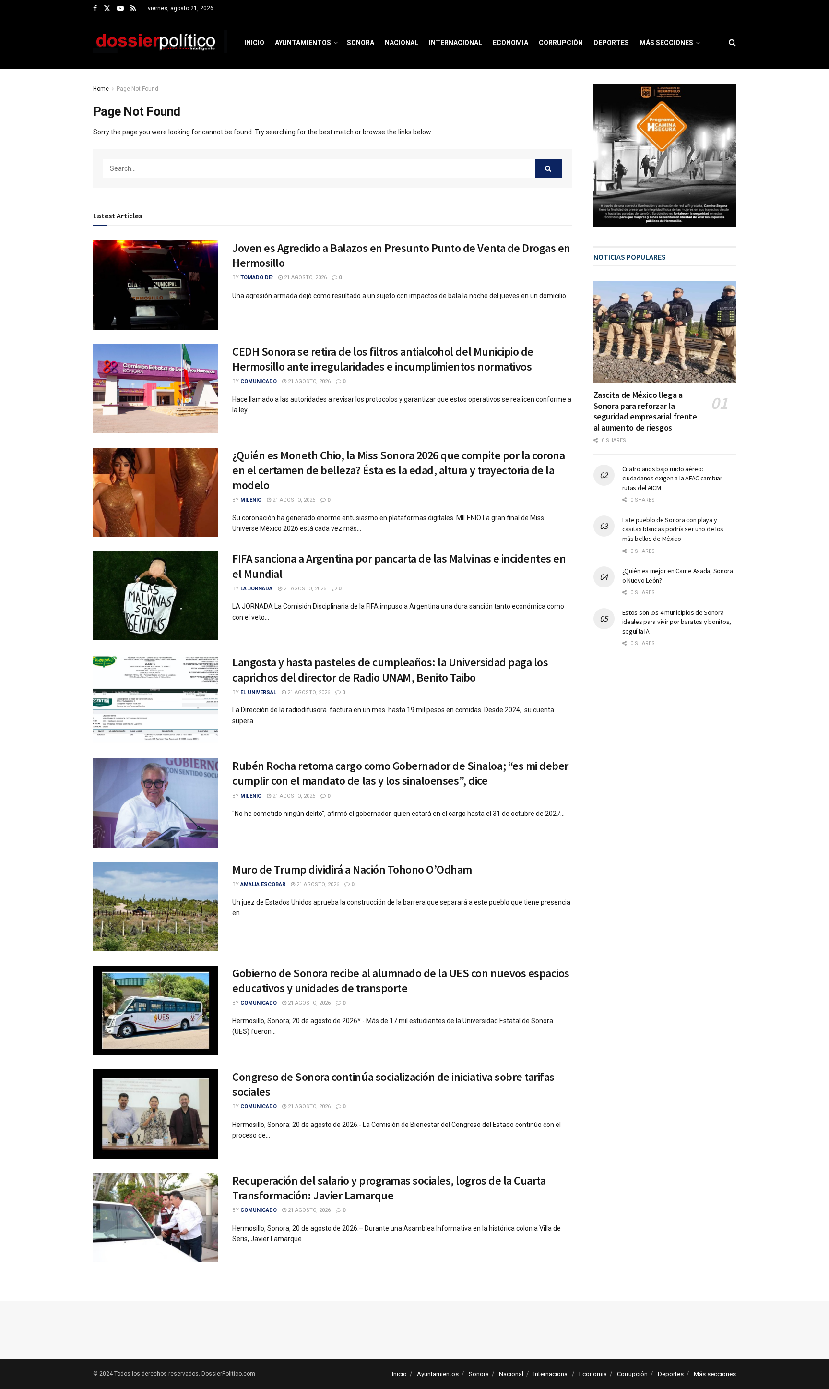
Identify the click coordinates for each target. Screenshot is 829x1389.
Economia (510, 43)
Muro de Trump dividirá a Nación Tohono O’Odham (352, 869)
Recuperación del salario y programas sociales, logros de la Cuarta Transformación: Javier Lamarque (388, 1188)
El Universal (258, 692)
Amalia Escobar (262, 884)
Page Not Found (137, 88)
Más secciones (666, 43)
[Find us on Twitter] (107, 8)
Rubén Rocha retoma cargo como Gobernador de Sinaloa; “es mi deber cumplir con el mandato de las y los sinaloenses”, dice (400, 773)
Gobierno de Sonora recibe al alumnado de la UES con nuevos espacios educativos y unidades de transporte (400, 980)
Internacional (455, 43)
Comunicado (258, 381)
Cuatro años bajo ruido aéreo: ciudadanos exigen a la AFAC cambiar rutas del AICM (672, 478)
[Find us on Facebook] (95, 8)
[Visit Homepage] (160, 42)
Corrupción (561, 43)
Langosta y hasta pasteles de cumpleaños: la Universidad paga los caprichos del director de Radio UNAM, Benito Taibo (390, 669)
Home (101, 88)
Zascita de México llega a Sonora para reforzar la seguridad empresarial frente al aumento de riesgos (645, 411)
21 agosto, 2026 (305, 278)
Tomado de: (256, 278)
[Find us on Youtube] (120, 8)
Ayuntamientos (303, 43)
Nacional (401, 43)
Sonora (360, 43)
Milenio (250, 500)
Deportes (611, 43)
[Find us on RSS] (133, 8)
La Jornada (256, 589)
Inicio (254, 43)
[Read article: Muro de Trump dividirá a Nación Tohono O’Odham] (155, 906)
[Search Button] (732, 43)
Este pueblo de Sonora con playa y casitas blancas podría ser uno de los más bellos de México (673, 529)
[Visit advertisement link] (664, 155)
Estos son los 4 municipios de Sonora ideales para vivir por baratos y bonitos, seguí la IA (677, 621)
